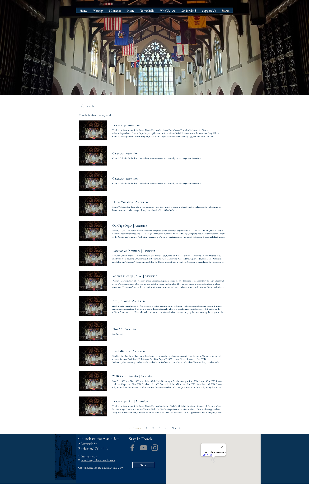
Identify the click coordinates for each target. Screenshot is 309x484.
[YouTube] (143, 447)
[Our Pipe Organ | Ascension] (93, 231)
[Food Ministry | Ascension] (93, 356)
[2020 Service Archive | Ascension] (93, 381)
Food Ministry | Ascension (128, 351)
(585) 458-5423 (89, 456)
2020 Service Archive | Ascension (132, 376)
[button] (134, 428)
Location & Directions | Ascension (133, 251)
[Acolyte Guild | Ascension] (93, 306)
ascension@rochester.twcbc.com (98, 460)
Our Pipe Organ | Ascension (129, 225)
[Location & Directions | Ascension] (93, 256)
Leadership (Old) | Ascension (130, 401)
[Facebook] (132, 447)
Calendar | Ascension (125, 153)
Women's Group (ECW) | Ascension (134, 276)
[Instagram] (154, 447)
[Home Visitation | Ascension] (93, 206)
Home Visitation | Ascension (130, 202)
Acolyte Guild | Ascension (128, 301)
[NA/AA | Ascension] (93, 331)
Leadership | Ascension (126, 125)
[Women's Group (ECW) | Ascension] (93, 281)
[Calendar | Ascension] (93, 156)
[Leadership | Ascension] (93, 130)
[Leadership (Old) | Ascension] (93, 406)
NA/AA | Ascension (124, 329)
